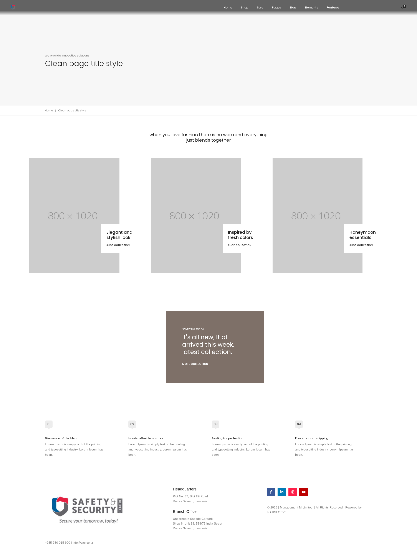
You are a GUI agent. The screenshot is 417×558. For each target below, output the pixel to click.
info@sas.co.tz (83, 542)
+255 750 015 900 (57, 542)
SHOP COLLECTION (118, 245)
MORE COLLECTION (195, 364)
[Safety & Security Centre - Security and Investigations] (13, 8)
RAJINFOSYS (276, 512)
